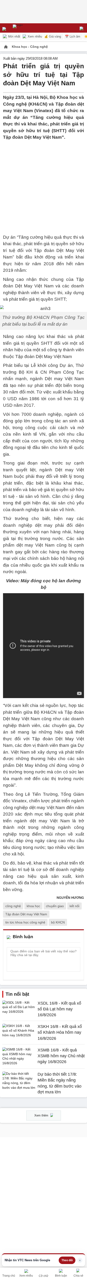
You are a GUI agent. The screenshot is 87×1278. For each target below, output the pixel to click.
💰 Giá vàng (52, 36)
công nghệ (13, 906)
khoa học (33, 906)
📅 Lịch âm (72, 36)
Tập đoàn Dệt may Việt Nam (26, 914)
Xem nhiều (34, 36)
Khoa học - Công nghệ (30, 46)
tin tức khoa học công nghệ (25, 922)
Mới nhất (13, 36)
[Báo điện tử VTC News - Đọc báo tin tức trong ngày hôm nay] (28, 28)
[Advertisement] (43, 184)
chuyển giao (55, 906)
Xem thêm (41, 1115)
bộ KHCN (58, 922)
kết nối (74, 906)
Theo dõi (67, 1260)
